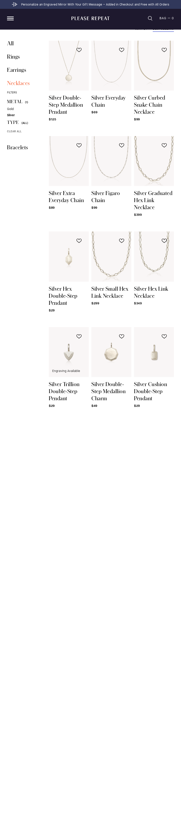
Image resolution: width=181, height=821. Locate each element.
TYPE (17, 122)
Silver (11, 115)
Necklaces (18, 83)
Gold (10, 109)
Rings (13, 56)
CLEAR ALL (14, 131)
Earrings (16, 70)
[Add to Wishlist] (79, 50)
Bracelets (17, 147)
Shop (10, 18)
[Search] (150, 18)
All (10, 43)
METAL (17, 101)
